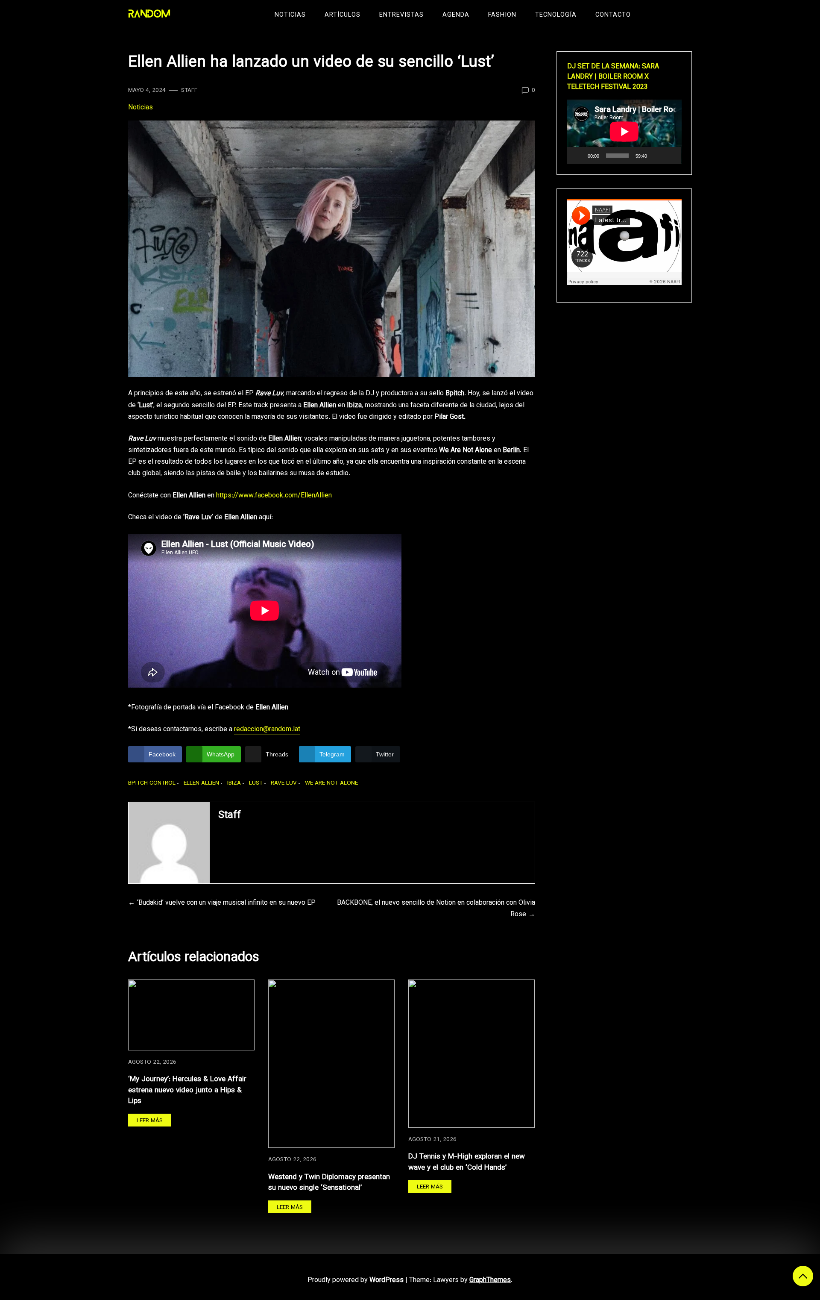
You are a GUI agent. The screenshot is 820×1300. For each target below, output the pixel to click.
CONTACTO (613, 15)
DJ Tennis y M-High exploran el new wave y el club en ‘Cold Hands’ (466, 1162)
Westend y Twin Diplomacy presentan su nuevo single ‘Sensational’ (329, 1182)
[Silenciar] (656, 155)
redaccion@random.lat (267, 729)
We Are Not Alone (331, 783)
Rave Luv (284, 783)
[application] (624, 132)
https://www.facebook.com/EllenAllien (274, 496)
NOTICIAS (290, 15)
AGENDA (455, 15)
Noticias (140, 108)
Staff (189, 90)
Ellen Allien (201, 783)
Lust (256, 783)
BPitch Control (152, 783)
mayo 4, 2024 (147, 90)
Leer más (150, 1120)
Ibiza (234, 783)
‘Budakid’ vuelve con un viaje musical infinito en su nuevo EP (226, 903)
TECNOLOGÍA (556, 15)
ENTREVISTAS (401, 15)
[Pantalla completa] (670, 155)
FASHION (502, 15)
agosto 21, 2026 (432, 1139)
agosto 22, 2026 (152, 1062)
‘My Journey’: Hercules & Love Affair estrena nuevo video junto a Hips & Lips (187, 1090)
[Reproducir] (578, 155)
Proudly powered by (356, 1280)
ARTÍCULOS (342, 15)
